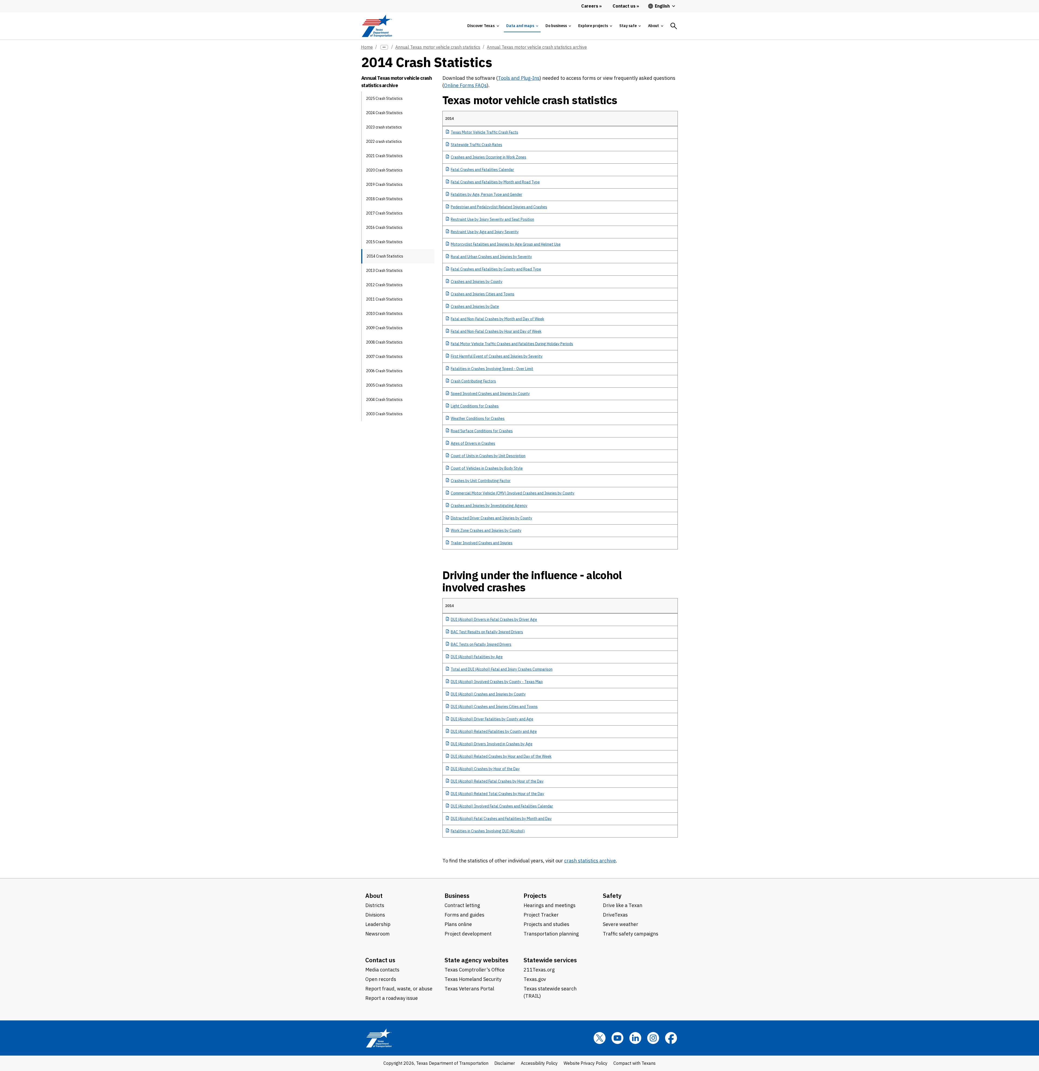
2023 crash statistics (384, 127)
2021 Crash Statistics (384, 155)
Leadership (377, 924)
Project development (468, 934)
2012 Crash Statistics (384, 284)
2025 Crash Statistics (384, 98)
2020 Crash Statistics (384, 170)
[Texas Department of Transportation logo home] (376, 25)
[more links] (384, 47)
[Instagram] (653, 1038)
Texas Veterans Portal (469, 989)
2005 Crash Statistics (384, 385)
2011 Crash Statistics (384, 299)
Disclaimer (504, 1063)
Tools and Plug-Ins (519, 78)
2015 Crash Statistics (384, 241)
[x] (600, 1038)
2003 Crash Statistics (384, 413)
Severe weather (620, 924)
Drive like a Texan (622, 905)
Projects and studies (546, 924)
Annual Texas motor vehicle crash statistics (437, 47)
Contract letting (462, 905)
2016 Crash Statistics (384, 227)
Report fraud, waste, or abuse (398, 989)
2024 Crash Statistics (384, 112)
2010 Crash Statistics (384, 313)
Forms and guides (464, 915)
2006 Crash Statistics (384, 370)
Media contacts (382, 970)
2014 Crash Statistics (385, 256)
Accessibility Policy (539, 1063)
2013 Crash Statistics (384, 270)
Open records (380, 979)
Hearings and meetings (550, 905)
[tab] (483, 25)
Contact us (380, 960)
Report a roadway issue (391, 998)
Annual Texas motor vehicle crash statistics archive (537, 47)
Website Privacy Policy (585, 1063)
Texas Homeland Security (473, 979)
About (374, 895)
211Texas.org (539, 970)
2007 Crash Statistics (384, 356)
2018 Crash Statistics (384, 198)
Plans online (458, 924)
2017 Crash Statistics (384, 213)
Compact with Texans (634, 1063)
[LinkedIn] (635, 1038)
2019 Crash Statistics (384, 184)
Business (457, 895)
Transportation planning (551, 934)
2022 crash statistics (384, 141)
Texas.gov (535, 979)
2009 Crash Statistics (384, 327)
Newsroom (377, 934)
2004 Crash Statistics (384, 399)
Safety (612, 895)
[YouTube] (617, 1038)
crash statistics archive (590, 861)
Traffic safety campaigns (630, 934)
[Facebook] (671, 1038)
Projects (535, 895)
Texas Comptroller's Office (475, 970)
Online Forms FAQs (465, 85)
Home (367, 47)
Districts (374, 905)
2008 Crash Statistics (384, 342)
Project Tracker (541, 915)
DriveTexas (615, 915)
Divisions (375, 915)
